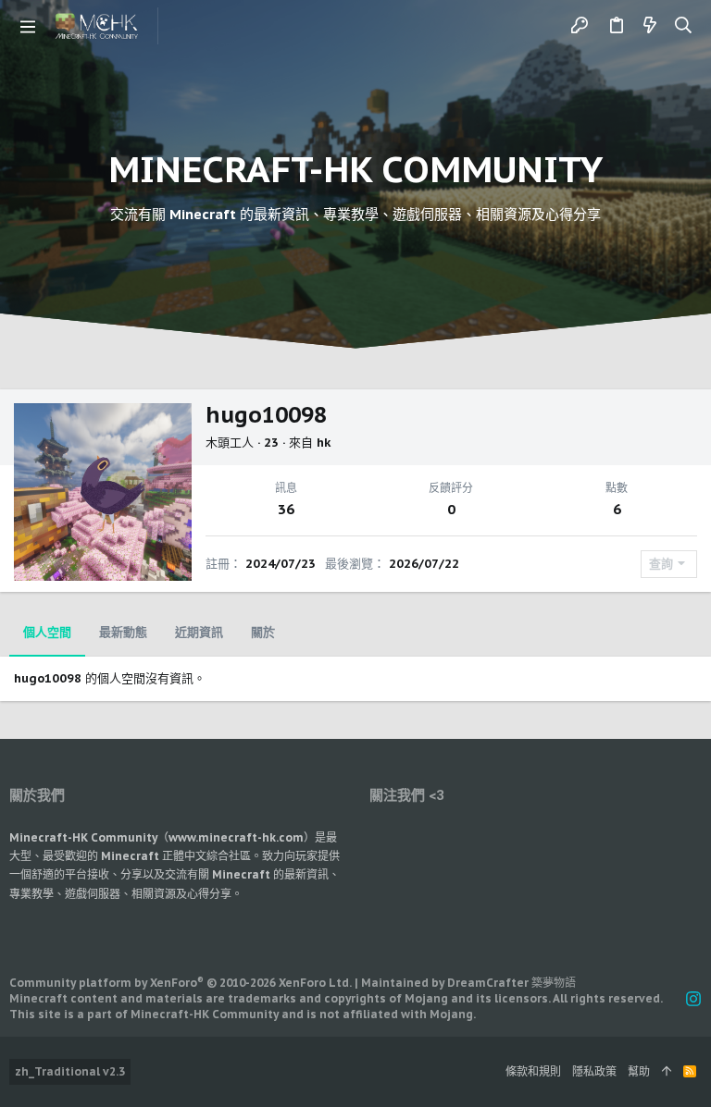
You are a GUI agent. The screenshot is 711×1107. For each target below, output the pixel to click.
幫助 (639, 1071)
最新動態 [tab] (123, 632)
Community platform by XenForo (180, 983)
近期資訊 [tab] (199, 632)
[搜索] (684, 26)
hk (324, 442)
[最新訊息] (650, 26)
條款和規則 (533, 1071)
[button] (27, 26)
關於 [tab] (263, 632)
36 (286, 509)
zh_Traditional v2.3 (70, 1071)
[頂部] (666, 1072)
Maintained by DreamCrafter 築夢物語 (468, 983)
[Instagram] (693, 999)
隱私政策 (594, 1071)
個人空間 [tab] (47, 632)
